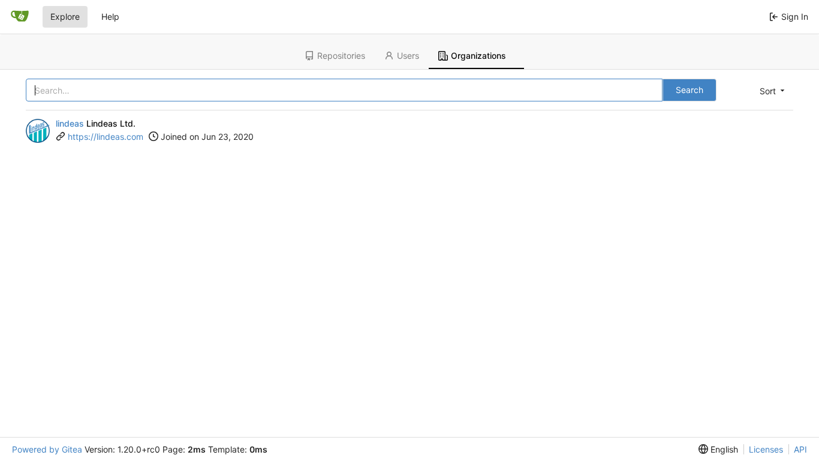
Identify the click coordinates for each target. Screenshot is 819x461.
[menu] (771, 90)
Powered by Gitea (47, 449)
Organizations (478, 55)
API (800, 449)
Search (689, 90)
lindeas (70, 123)
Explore (65, 16)
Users (408, 55)
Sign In (794, 16)
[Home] (20, 17)
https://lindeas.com (105, 136)
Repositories (341, 55)
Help (110, 16)
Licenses (766, 449)
